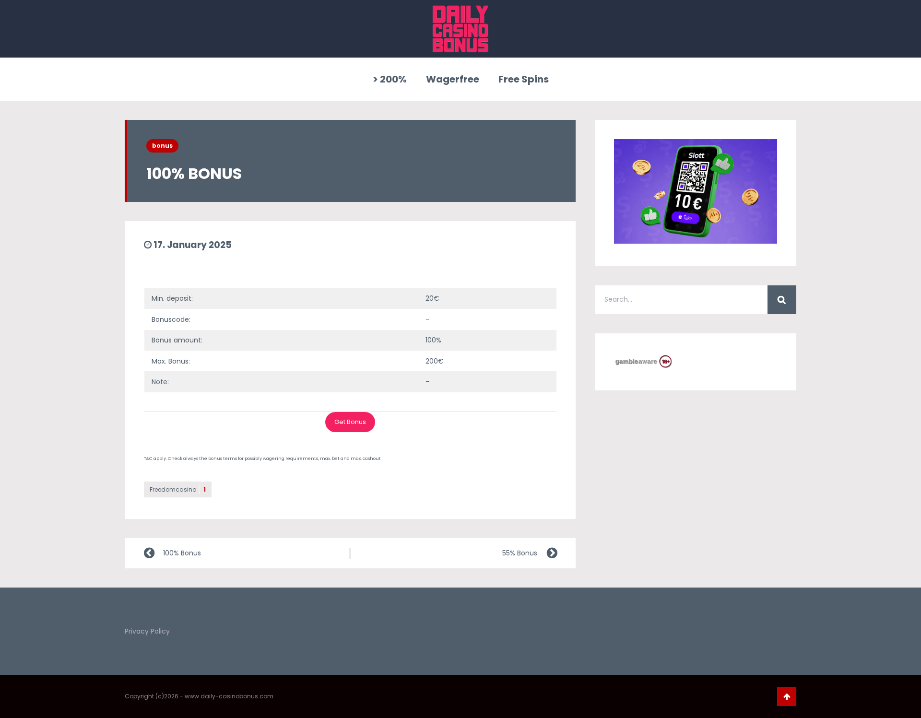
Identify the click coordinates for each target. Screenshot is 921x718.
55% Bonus (519, 553)
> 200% (390, 79)
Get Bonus (350, 421)
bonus (162, 145)
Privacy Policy (147, 631)
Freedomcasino (178, 489)
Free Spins (523, 79)
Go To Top (786, 696)
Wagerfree (452, 79)
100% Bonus (182, 553)
